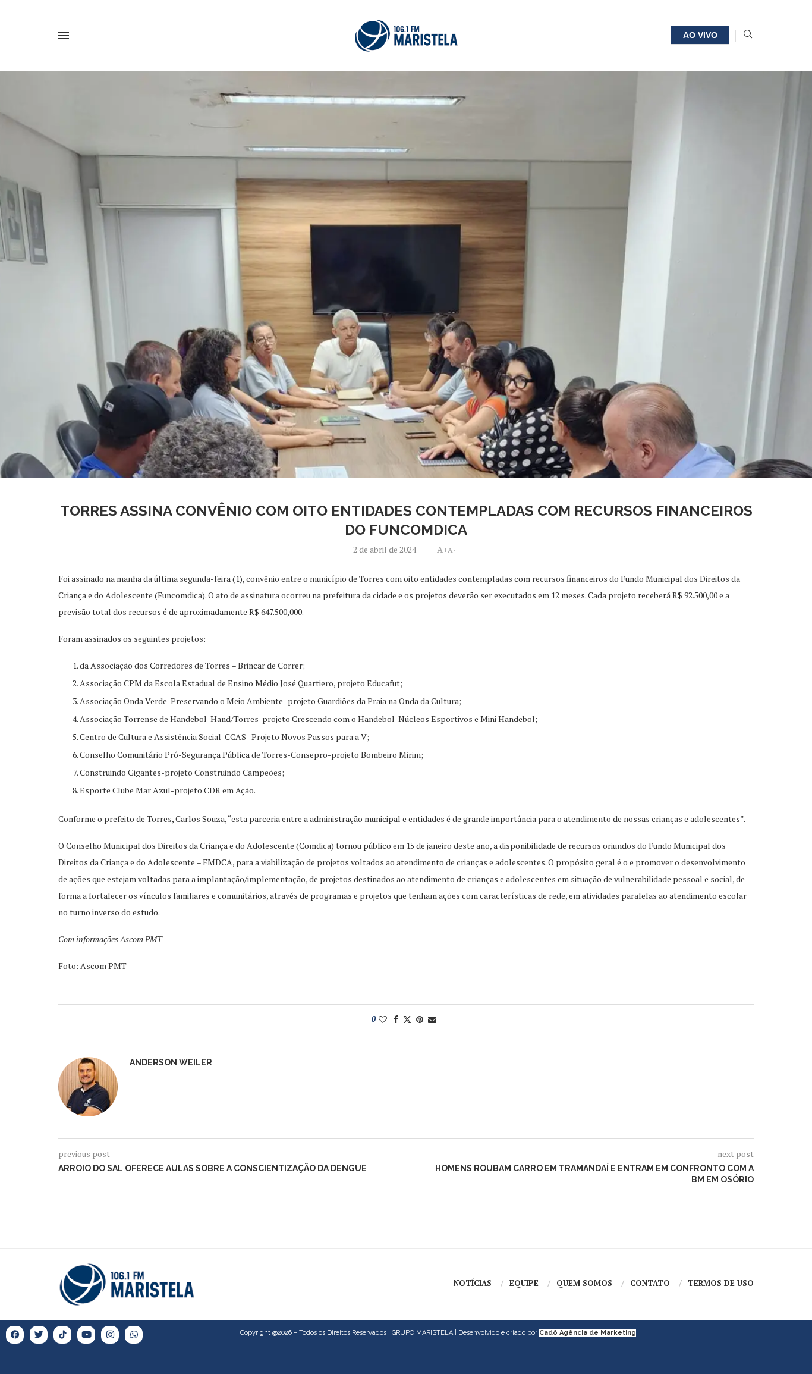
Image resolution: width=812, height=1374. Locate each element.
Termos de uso (721, 1283)
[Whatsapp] (134, 1335)
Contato (650, 1283)
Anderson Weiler (171, 1062)
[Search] (748, 35)
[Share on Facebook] (396, 1019)
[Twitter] (39, 1335)
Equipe (524, 1283)
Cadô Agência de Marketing (587, 1333)
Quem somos (584, 1283)
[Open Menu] (63, 35)
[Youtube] (86, 1335)
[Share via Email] (432, 1019)
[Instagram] (110, 1335)
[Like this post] (383, 1019)
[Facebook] (15, 1335)
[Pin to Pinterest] (419, 1019)
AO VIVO (700, 35)
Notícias (473, 1283)
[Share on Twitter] (407, 1019)
